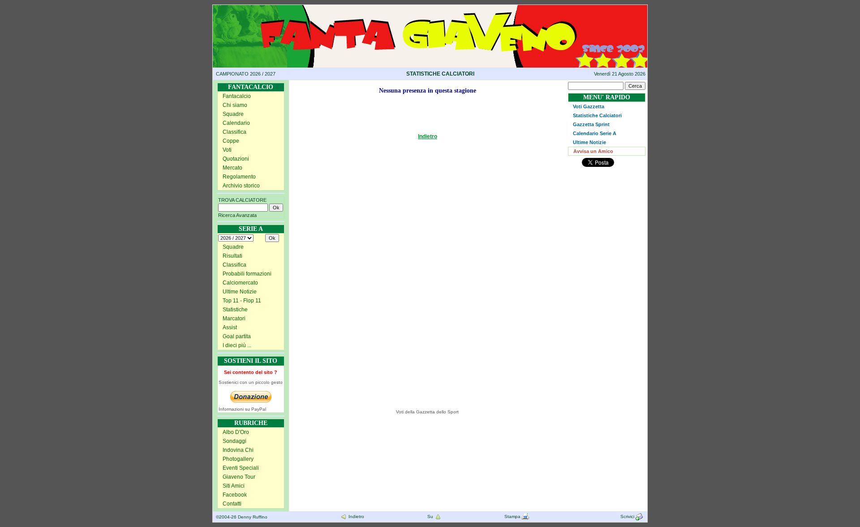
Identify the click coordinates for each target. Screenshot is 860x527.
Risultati (232, 256)
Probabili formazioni (247, 274)
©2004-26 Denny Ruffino (241, 516)
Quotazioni (236, 159)
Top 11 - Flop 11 (242, 301)
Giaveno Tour (239, 477)
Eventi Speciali (241, 468)
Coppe (231, 141)
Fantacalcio (237, 96)
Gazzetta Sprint (591, 124)
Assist (230, 327)
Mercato (232, 168)
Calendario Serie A (594, 133)
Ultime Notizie (240, 292)
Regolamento (239, 177)
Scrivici (628, 516)
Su (430, 516)
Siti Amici (234, 486)
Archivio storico (241, 186)
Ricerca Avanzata (237, 215)
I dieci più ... (237, 345)
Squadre (233, 114)
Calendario (236, 123)
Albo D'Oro (236, 432)
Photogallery (238, 459)
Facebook (235, 495)
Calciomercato (240, 283)
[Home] (430, 8)
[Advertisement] (333, 267)
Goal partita (237, 336)
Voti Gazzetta (588, 106)
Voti (227, 150)
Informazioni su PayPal (242, 409)
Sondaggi (234, 441)
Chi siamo (235, 105)
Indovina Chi (238, 450)
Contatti (232, 504)
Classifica (234, 132)
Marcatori (234, 318)
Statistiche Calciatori (597, 115)
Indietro (427, 136)
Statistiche (235, 309)
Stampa (513, 516)
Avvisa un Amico (593, 151)
